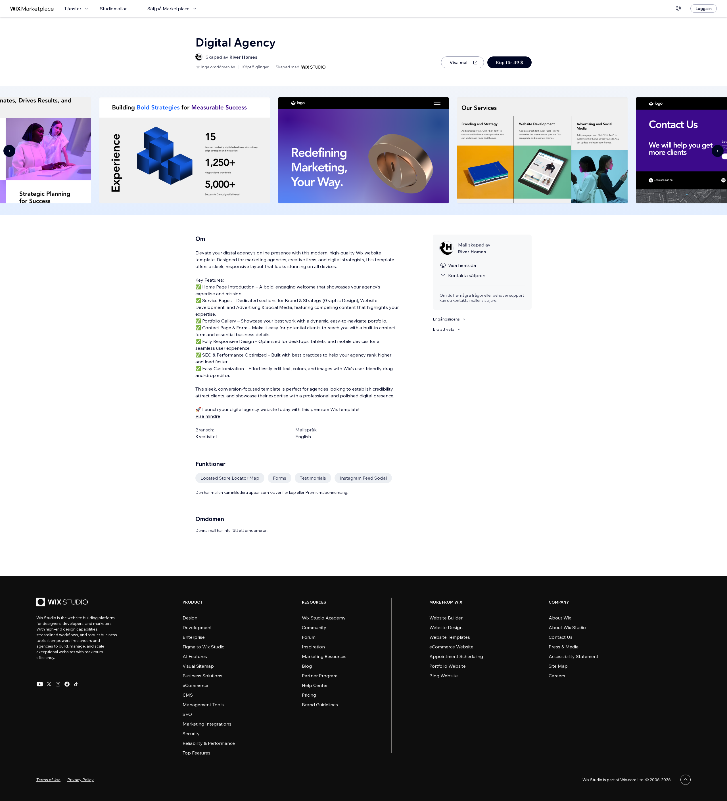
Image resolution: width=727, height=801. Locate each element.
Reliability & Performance (209, 743)
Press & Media (563, 647)
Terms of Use (48, 779)
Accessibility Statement (573, 656)
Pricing (309, 695)
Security (191, 733)
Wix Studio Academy (324, 618)
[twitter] (48, 684)
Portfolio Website (447, 666)
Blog (307, 666)
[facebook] (67, 684)
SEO (187, 714)
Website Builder (446, 618)
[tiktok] (76, 684)
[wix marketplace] (32, 8)
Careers (557, 675)
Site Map (558, 666)
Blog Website (443, 675)
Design (190, 618)
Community (314, 627)
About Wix (560, 618)
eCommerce (195, 685)
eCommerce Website (451, 647)
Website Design (446, 627)
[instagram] (58, 684)
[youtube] (39, 684)
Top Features (196, 753)
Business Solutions (202, 675)
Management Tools (203, 704)
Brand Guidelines (320, 704)
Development (197, 627)
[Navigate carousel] (9, 151)
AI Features (195, 656)
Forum (309, 637)
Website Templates (449, 637)
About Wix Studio (567, 627)
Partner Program (319, 675)
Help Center (315, 685)
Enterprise (194, 637)
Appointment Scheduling (456, 656)
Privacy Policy (80, 779)
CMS (188, 695)
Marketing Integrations (207, 724)
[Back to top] (685, 780)
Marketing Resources (324, 656)
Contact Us (561, 637)
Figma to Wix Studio (204, 647)
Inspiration (313, 647)
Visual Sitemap (198, 666)
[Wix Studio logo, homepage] (63, 603)
